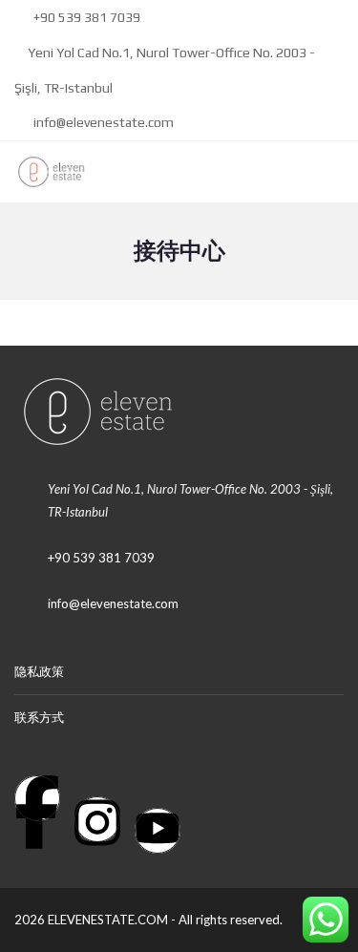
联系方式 (39, 717)
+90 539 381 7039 (85, 17)
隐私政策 (39, 671)
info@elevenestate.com (102, 122)
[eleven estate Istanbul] (44, 172)
